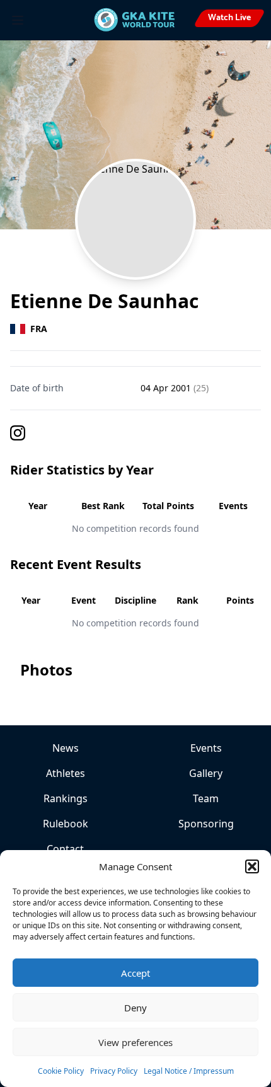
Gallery (205, 773)
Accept (135, 973)
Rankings (65, 798)
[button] (252, 866)
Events (206, 748)
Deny (135, 1007)
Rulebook (65, 824)
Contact (65, 849)
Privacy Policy (113, 1071)
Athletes (65, 773)
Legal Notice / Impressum (189, 1071)
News (65, 748)
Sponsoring (206, 824)
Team (206, 798)
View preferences (135, 1042)
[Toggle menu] (17, 20)
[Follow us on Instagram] (135, 432)
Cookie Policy (61, 1071)
